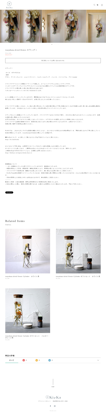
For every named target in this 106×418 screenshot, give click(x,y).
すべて (11, 360)
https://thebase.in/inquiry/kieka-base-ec (18, 153)
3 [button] (50, 44)
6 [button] (54, 44)
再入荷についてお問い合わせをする (53, 60)
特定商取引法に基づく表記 (60, 401)
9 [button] (58, 44)
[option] (31, 26)
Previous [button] (3, 26)
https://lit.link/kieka (12, 139)
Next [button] (103, 26)
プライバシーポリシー (44, 401)
